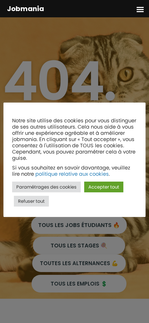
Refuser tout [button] (31, 201)
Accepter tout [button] (103, 187)
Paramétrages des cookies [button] (46, 187)
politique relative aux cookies (72, 174)
